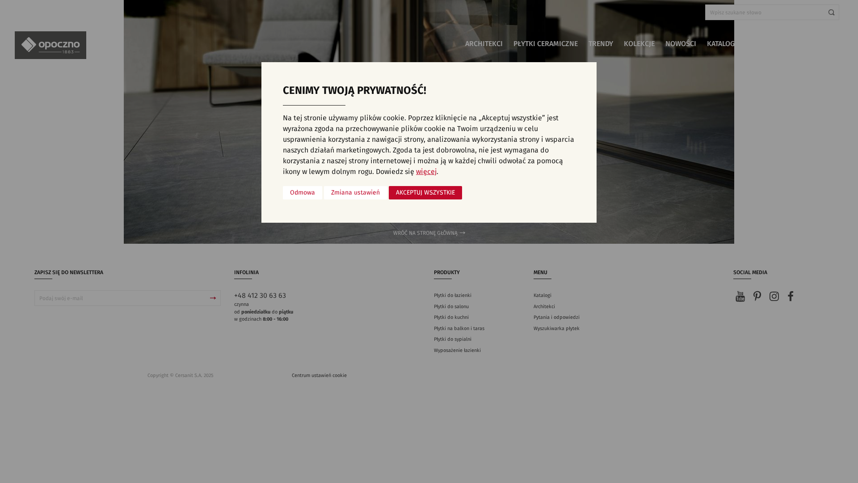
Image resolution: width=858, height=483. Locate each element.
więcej (426, 171)
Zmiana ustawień (355, 193)
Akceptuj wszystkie (425, 193)
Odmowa (302, 193)
